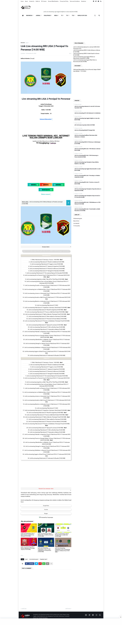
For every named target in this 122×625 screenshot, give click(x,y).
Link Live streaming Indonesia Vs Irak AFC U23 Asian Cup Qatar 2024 (87, 107)
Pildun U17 (46, 358)
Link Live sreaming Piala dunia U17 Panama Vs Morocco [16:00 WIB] (47, 268)
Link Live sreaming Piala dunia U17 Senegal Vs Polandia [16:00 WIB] (47, 270)
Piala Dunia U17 (46, 255)
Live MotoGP (76, 223)
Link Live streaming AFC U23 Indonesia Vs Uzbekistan (87, 113)
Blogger (46, 513)
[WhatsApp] (43, 563)
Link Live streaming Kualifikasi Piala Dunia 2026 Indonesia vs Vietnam (86, 136)
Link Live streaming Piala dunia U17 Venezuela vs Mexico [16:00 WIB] (47, 329)
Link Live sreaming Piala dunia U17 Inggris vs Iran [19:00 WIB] (47, 264)
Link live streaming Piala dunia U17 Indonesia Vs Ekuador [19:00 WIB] (47, 355)
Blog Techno (76, 221)
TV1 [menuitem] (67, 15)
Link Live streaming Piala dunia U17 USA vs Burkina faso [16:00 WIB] (47, 327)
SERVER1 (33, 184)
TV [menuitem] (62, 15)
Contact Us (31, 1)
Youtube (46, 509)
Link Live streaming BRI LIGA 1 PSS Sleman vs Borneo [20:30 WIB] (87, 149)
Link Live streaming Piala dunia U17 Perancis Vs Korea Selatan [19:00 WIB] (47, 318)
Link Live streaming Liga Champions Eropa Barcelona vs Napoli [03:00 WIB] (88, 189)
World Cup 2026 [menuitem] (82, 15)
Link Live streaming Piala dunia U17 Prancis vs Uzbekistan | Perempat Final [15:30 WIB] (47, 321)
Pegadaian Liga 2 (43, 559)
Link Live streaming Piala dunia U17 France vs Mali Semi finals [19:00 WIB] (46, 312)
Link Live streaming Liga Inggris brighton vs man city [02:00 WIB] (60, 11)
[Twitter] (36, 563)
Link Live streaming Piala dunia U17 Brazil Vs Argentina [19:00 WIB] (45, 309)
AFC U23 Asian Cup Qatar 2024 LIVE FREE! (85, 125)
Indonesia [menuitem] (29, 15)
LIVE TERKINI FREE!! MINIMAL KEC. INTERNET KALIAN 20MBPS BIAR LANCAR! (46, 136)
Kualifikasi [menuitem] (47, 15)
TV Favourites (76, 225)
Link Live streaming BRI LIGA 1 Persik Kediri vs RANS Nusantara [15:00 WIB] (87, 209)
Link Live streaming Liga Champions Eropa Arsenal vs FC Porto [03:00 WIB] (87, 196)
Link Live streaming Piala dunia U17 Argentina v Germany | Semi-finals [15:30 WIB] (46, 307)
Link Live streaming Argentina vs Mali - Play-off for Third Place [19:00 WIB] (45, 279)
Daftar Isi (38, 1)
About (26, 1)
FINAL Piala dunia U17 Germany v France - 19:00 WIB (45, 259)
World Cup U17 (46, 189)
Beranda (23, 42)
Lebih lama (67, 608)
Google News (46, 505)
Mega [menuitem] (56, 15)
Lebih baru (24, 608)
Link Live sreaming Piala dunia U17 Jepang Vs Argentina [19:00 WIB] (47, 266)
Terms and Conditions (75, 1)
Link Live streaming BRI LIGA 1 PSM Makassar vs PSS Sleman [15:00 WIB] (87, 203)
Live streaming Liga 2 (33, 559)
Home (22, 1)
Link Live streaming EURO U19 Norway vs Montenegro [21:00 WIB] (87, 142)
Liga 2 (27, 42)
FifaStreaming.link (77, 218)
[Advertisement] (61, 29)
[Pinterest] (40, 563)
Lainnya (53, 143)
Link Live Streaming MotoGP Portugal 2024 (85, 130)
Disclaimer (83, 1)
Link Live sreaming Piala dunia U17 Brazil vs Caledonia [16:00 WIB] (47, 261)
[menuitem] (23, 15)
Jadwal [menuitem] (38, 15)
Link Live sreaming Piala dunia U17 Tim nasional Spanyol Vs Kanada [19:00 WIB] (47, 273)
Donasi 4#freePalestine (53, 1)
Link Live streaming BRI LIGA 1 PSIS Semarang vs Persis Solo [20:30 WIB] (86, 156)
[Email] (47, 563)
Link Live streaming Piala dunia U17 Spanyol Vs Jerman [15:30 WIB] (45, 325)
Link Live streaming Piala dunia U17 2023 (47, 305)
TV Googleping (42, 143)
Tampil (32, 58)
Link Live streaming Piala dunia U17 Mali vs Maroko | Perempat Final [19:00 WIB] (45, 314)
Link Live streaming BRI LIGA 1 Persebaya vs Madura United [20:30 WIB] (87, 176)
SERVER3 (58, 184)
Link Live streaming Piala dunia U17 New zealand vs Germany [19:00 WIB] (47, 316)
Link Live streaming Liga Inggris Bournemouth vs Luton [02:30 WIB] (88, 169)
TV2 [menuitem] (73, 15)
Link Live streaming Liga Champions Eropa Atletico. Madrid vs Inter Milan (87, 162)
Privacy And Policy (64, 1)
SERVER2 (45, 184)
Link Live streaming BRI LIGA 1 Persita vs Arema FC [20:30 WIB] (87, 183)
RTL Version (44, 1)
